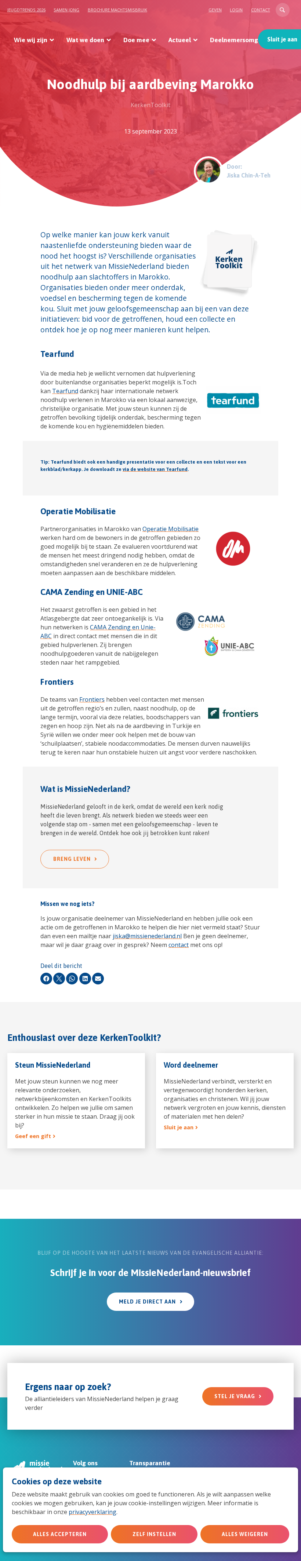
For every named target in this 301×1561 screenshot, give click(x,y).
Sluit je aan (282, 39)
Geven (215, 9)
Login (236, 9)
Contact (260, 9)
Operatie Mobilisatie (170, 529)
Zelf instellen (154, 1534)
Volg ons (85, 1463)
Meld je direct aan (147, 1302)
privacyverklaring (92, 1512)
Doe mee (136, 40)
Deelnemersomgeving (242, 40)
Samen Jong (66, 9)
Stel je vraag (234, 1396)
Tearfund (65, 391)
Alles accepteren (60, 1534)
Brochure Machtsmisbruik (117, 9)
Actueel (179, 40)
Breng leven (72, 859)
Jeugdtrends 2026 (26, 9)
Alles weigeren (245, 1534)
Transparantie (149, 1463)
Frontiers (92, 699)
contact (178, 945)
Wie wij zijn (30, 40)
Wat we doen (85, 40)
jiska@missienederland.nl (147, 936)
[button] (283, 10)
